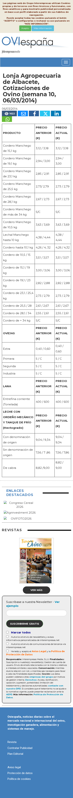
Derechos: (31, 680)
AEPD (9, 694)
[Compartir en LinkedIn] (56, 113)
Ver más (36, 589)
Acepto (25, 28)
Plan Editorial (15, 753)
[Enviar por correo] (23, 113)
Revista (11, 742)
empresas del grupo (41, 677)
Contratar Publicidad (19, 748)
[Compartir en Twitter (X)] (45, 113)
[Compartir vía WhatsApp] (7, 119)
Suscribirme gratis (24, 623)
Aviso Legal (39, 651)
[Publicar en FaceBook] (34, 113)
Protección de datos (20, 773)
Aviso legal (14, 767)
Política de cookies (19, 779)
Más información (43, 28)
